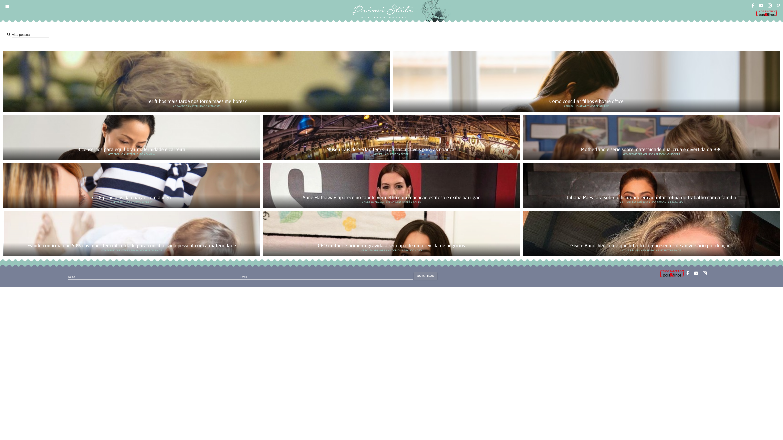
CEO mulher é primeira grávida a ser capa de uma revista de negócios (391, 245)
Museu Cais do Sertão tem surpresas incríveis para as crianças (391, 149)
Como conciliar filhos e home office (586, 101)
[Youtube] (761, 6)
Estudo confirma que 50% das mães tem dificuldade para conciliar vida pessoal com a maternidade (131, 245)
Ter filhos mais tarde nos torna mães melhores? (197, 101)
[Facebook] (752, 6)
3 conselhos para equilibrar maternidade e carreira (131, 149)
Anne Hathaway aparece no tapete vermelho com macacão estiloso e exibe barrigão (391, 197)
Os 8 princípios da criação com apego (131, 197)
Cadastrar (425, 276)
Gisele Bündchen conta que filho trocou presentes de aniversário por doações (651, 245)
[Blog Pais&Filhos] (672, 273)
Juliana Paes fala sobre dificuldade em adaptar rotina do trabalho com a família (651, 197)
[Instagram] (769, 6)
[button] (7, 6)
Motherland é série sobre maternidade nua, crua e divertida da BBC (651, 149)
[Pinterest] (778, 6)
